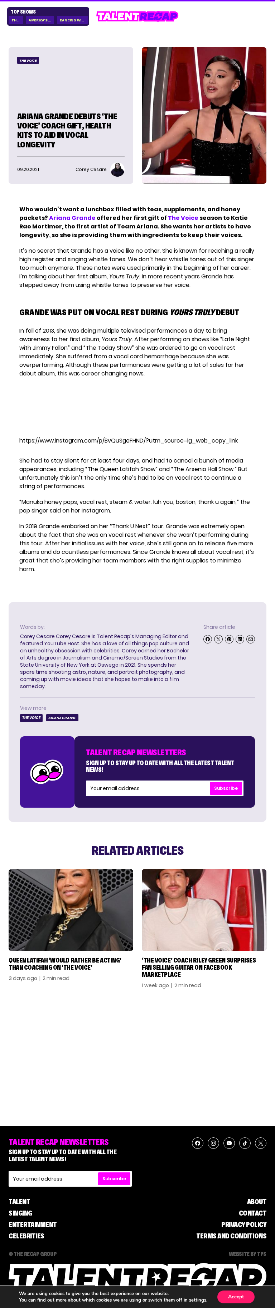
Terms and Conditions (231, 1236)
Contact (253, 1213)
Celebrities (26, 1236)
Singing (20, 1213)
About (257, 1202)
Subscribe (226, 788)
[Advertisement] (137, 407)
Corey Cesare (37, 636)
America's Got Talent (41, 20)
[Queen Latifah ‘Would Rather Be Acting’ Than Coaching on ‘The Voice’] (71, 910)
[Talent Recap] (137, 16)
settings (197, 1300)
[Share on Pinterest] (229, 639)
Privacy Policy (243, 1224)
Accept (236, 1296)
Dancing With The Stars (74, 20)
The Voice (17, 20)
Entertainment (33, 1224)
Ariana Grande (72, 218)
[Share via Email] (250, 639)
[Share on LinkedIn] (240, 639)
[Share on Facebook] (207, 639)
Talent (19, 1202)
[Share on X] (218, 639)
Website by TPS (247, 1254)
